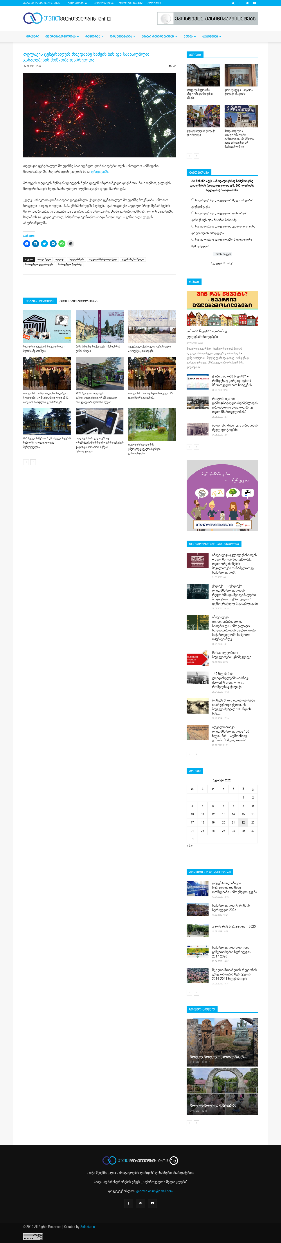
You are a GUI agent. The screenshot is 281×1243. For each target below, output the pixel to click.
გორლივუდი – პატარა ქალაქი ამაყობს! (239, 92)
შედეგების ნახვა (222, 263)
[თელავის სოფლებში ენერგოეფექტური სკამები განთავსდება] (152, 424)
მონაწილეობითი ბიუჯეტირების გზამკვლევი (231, 654)
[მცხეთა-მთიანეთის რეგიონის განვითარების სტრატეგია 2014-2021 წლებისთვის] (198, 975)
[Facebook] (240, 3)
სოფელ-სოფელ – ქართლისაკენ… (218, 1056)
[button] (233, 3)
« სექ (190, 846)
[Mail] (247, 3)
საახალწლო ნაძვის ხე (69, 264)
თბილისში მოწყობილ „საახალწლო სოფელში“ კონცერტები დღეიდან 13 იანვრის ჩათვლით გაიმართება (45, 397)
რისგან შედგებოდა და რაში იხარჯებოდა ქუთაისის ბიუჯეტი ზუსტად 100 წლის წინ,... (233, 707)
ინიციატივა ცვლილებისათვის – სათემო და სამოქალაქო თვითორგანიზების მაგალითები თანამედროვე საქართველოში (234, 564)
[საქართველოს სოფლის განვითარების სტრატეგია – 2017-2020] (198, 951)
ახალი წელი (44, 259)
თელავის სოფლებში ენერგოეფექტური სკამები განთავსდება (144, 449)
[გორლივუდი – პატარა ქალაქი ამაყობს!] (241, 75)
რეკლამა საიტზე (131, 3)
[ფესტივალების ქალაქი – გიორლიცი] (203, 116)
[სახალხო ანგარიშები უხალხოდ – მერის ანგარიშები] (47, 326)
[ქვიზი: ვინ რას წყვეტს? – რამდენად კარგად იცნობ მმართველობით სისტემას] (198, 382)
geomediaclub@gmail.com (154, 1191)
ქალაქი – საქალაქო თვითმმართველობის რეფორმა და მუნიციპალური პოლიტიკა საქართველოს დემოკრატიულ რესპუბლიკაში (235, 595)
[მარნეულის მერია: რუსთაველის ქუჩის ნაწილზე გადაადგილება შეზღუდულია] (47, 421)
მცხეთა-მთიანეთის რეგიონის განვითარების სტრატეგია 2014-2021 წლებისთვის (234, 974)
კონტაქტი (155, 3)
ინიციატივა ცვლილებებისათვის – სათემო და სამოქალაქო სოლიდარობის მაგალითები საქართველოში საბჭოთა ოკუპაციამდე (234, 628)
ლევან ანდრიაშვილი (133, 259)
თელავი (60, 259)
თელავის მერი (76, 259)
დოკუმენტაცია (121, 36)
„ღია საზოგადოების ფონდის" (131, 1172)
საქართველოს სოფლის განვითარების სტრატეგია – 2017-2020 (232, 952)
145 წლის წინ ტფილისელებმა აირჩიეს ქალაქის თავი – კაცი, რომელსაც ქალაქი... (231, 680)
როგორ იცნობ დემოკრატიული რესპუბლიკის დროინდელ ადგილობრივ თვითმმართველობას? (235, 405)
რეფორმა (92, 36)
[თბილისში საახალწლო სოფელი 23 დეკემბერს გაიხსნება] (152, 373)
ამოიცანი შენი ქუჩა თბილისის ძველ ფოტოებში (235, 427)
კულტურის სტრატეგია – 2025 (234, 926)
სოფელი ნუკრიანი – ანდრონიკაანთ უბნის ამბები (200, 94)
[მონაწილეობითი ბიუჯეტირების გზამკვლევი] (198, 658)
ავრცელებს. (99, 171)
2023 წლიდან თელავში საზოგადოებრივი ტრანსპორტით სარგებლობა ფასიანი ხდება (96, 397)
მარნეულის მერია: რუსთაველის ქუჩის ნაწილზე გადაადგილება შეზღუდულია (47, 442)
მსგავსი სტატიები (40, 301)
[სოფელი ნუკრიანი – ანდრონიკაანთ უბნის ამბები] (203, 75)
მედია (188, 36)
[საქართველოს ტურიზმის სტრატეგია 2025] (198, 909)
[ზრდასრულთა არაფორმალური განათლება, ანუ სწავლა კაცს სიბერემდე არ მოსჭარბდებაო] (241, 116)
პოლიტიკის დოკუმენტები (210, 872)
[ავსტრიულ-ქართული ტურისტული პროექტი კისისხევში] (152, 326)
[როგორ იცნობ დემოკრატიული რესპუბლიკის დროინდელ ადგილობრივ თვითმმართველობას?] (198, 403)
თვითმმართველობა (60, 36)
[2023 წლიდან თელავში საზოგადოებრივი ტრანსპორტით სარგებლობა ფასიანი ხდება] (100, 373)
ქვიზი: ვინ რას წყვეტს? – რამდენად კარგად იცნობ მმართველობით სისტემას (232, 381)
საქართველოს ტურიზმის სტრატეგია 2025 (231, 907)
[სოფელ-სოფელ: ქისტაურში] (222, 1091)
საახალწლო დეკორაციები (39, 264)
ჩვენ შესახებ (77, 3)
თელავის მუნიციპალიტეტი (103, 259)
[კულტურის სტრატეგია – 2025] (198, 930)
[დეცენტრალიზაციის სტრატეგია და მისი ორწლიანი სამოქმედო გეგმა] (198, 888)
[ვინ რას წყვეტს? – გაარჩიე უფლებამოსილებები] (222, 308)
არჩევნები (210, 36)
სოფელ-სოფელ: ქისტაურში (213, 1105)
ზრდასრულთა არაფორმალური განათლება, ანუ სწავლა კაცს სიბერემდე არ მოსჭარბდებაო (239, 139)
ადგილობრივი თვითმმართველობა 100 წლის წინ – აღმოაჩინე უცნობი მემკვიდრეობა (230, 734)
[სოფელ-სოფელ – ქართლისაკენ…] (222, 1042)
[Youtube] (254, 3)
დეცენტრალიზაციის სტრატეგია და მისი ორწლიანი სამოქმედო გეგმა (234, 887)
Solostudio (87, 1226)
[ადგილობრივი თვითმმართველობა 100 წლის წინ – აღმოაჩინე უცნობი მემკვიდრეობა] (198, 732)
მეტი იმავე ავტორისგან (78, 301)
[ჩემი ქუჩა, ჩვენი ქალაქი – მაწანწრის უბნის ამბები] (100, 326)
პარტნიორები (104, 3)
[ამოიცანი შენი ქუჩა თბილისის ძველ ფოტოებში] (198, 429)
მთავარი (32, 36)
